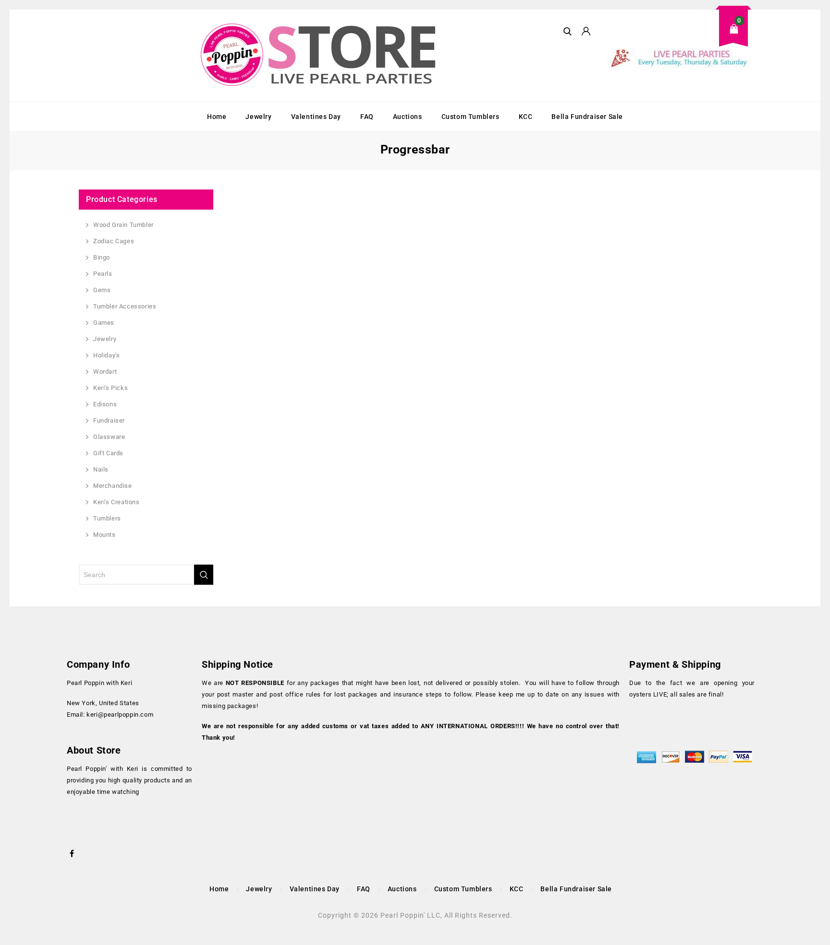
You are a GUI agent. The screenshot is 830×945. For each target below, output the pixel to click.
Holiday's (106, 355)
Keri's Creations (116, 502)
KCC (526, 116)
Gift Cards (108, 453)
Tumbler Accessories (124, 306)
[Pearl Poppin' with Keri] (319, 55)
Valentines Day (316, 116)
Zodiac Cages (113, 241)
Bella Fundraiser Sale (587, 116)
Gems (101, 290)
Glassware (109, 436)
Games (103, 322)
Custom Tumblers (470, 116)
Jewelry (258, 116)
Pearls (102, 273)
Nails (101, 469)
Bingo (101, 257)
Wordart (105, 371)
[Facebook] (72, 852)
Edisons (105, 404)
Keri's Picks (110, 387)
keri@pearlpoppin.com (119, 714)
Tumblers (107, 518)
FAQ (367, 116)
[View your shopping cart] (679, 36)
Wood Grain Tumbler (123, 224)
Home (216, 116)
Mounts (104, 534)
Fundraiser (109, 420)
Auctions (407, 116)
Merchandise (112, 485)
